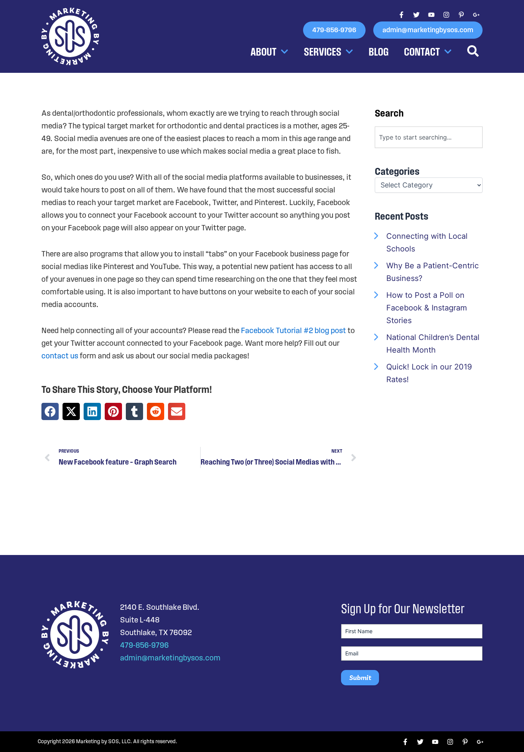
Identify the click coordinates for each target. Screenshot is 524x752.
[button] (50, 411)
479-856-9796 (144, 645)
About (263, 51)
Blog (379, 51)
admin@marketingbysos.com (170, 657)
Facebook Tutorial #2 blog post (293, 330)
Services (322, 51)
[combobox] (429, 137)
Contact (422, 51)
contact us (59, 355)
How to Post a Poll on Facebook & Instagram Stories (426, 308)
